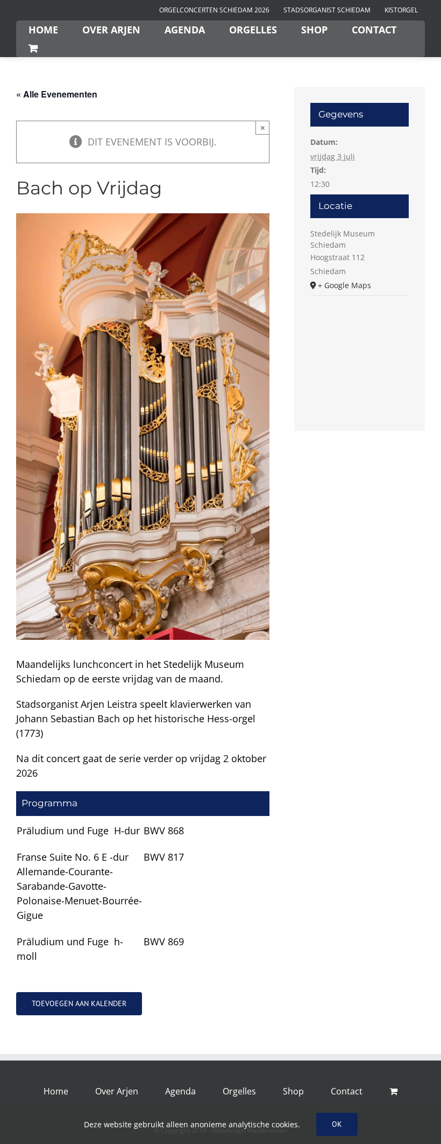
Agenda (180, 1091)
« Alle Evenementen (56, 94)
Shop (293, 1091)
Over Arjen (116, 1091)
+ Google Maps (344, 285)
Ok (337, 1124)
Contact (346, 1091)
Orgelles (239, 1091)
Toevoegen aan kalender (79, 1003)
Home (56, 1091)
